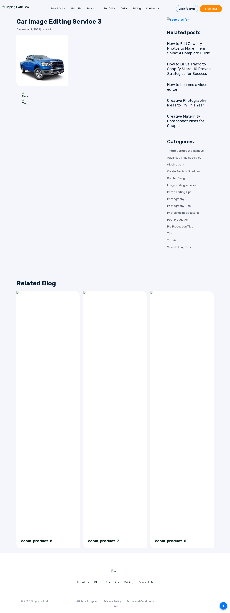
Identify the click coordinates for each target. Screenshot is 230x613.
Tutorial (172, 240)
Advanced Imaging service (184, 157)
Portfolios (109, 8)
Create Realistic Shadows (183, 171)
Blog (97, 582)
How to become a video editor (187, 87)
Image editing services (181, 185)
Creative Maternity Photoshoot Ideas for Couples (185, 121)
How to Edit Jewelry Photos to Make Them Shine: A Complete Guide (188, 48)
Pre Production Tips (180, 226)
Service (91, 8)
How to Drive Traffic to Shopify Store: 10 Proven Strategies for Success (189, 69)
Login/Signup (187, 8)
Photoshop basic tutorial (183, 213)
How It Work (58, 8)
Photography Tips (179, 206)
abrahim (48, 29)
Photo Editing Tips (179, 192)
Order (124, 8)
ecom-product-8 (36, 541)
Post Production (178, 219)
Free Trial (211, 8)
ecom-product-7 (103, 541)
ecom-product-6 (170, 541)
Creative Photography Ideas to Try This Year (186, 102)
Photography (175, 199)
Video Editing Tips (179, 247)
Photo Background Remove (185, 151)
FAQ (115, 606)
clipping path (175, 164)
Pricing (137, 8)
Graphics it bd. (40, 601)
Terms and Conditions (140, 601)
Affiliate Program (87, 601)
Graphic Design (177, 178)
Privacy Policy (112, 601)
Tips (170, 233)
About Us (75, 8)
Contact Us (152, 8)
